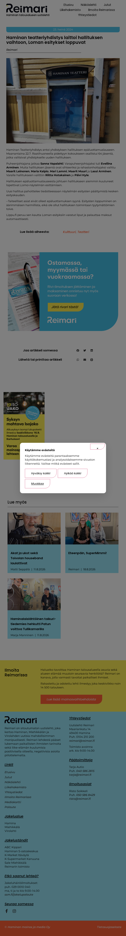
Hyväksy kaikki (40, 473)
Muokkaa (37, 484)
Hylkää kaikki (72, 473)
